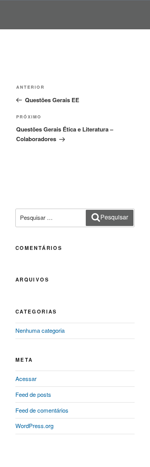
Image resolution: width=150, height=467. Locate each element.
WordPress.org (34, 425)
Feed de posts (33, 394)
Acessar (26, 378)
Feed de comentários (41, 410)
